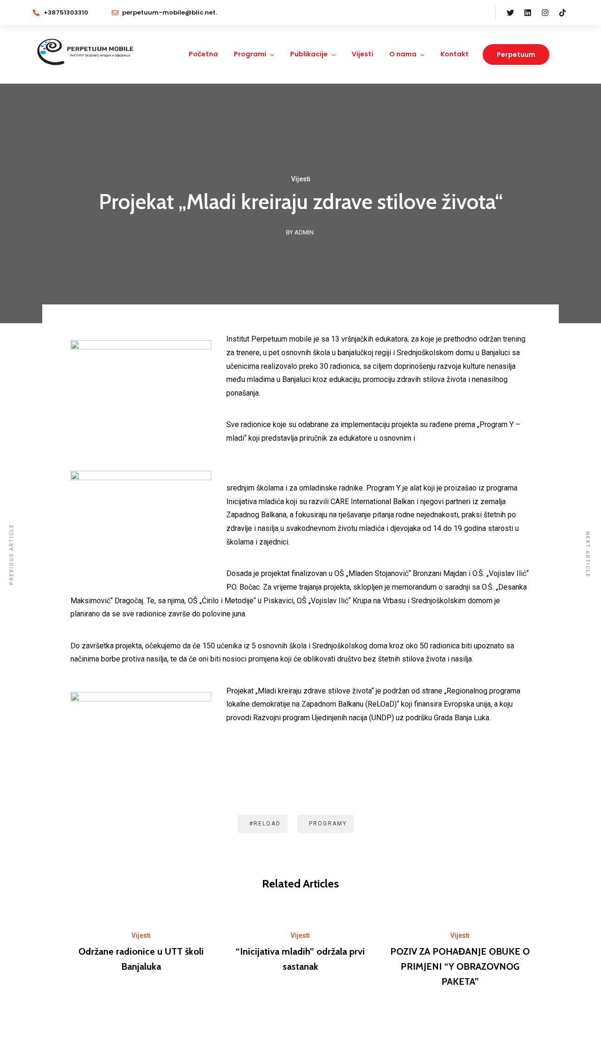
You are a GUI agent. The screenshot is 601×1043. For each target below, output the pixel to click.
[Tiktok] (562, 12)
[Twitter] (510, 12)
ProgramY (328, 823)
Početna (203, 54)
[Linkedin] (527, 12)
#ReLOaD (265, 823)
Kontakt (454, 54)
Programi (250, 54)
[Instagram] (545, 12)
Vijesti (362, 54)
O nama (402, 54)
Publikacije (309, 54)
